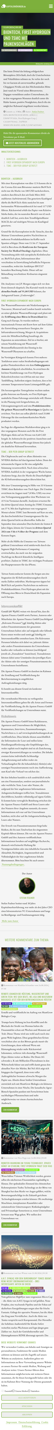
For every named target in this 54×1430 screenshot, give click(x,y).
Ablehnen (27, 1414)
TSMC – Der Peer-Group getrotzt (22, 165)
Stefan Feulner (38, 111)
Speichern (27, 1406)
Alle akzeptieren (27, 1397)
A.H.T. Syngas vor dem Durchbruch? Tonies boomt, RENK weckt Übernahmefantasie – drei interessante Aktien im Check (26, 1281)
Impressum (11, 1422)
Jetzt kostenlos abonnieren (23, 143)
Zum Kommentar (10, 1109)
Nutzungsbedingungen (13, 864)
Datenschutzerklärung (29, 1422)
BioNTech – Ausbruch (17, 159)
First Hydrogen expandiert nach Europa (26, 162)
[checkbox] (2, 1391)
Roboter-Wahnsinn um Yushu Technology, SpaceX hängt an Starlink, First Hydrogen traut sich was (26, 1165)
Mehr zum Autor (10, 920)
